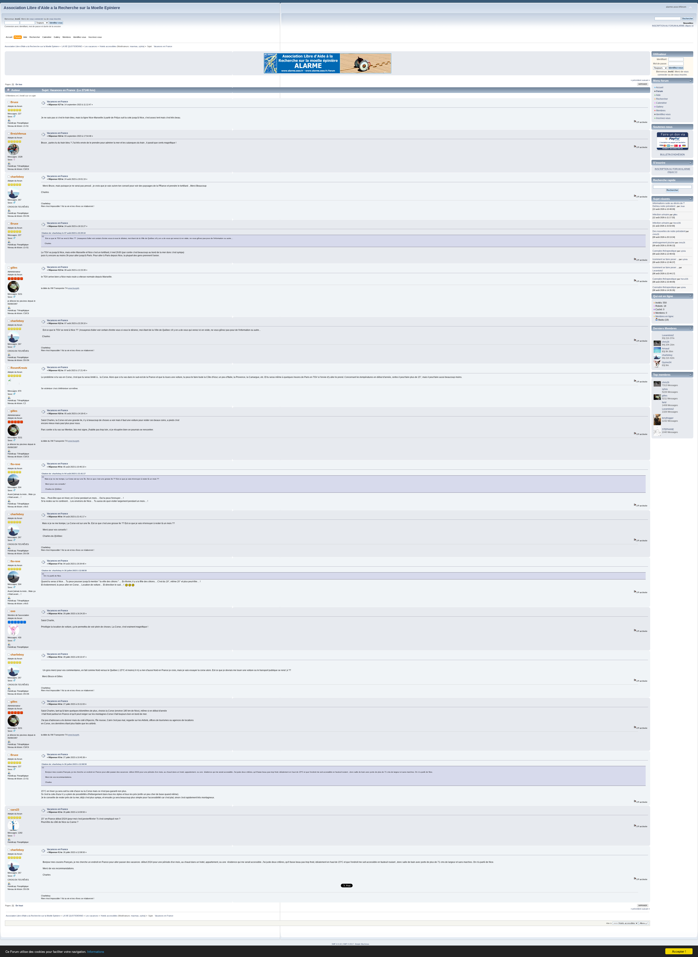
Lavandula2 (658, 270)
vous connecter (36, 19)
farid (664, 402)
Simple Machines (362, 944)
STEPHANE (668, 429)
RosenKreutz (19, 367)
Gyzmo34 (666, 362)
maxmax (134, 46)
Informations (95, 951)
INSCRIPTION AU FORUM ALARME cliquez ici (672, 26)
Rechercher (662, 99)
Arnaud (665, 348)
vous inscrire (55, 19)
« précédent (636, 80)
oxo (13, 611)
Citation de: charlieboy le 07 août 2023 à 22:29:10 (64, 233)
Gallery (659, 106)
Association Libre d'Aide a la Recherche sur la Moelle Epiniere (62, 7)
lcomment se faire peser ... (665, 259)
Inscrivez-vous (663, 118)
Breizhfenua (18, 133)
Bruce (14, 102)
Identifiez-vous (663, 114)
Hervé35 (677, 223)
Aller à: (609, 923)
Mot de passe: (660, 63)
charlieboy (17, 176)
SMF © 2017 (348, 944)
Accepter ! (679, 951)
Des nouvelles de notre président (669, 231)
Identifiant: (662, 59)
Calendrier (661, 103)
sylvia (141, 46)
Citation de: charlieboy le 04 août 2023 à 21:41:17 (64, 474)
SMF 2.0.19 (337, 944)
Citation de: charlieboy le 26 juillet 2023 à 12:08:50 (64, 571)
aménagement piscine (664, 242)
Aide (658, 95)
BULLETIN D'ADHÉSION (672, 154)
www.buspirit (73, 288)
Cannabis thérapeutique (665, 251)
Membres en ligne (664, 316)
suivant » (646, 80)
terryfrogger (667, 418)
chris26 (656, 234)
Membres (660, 110)
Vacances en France (57, 101)
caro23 (15, 809)
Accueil (659, 87)
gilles (14, 267)
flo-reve (15, 464)
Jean (682, 206)
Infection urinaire (661, 214)
